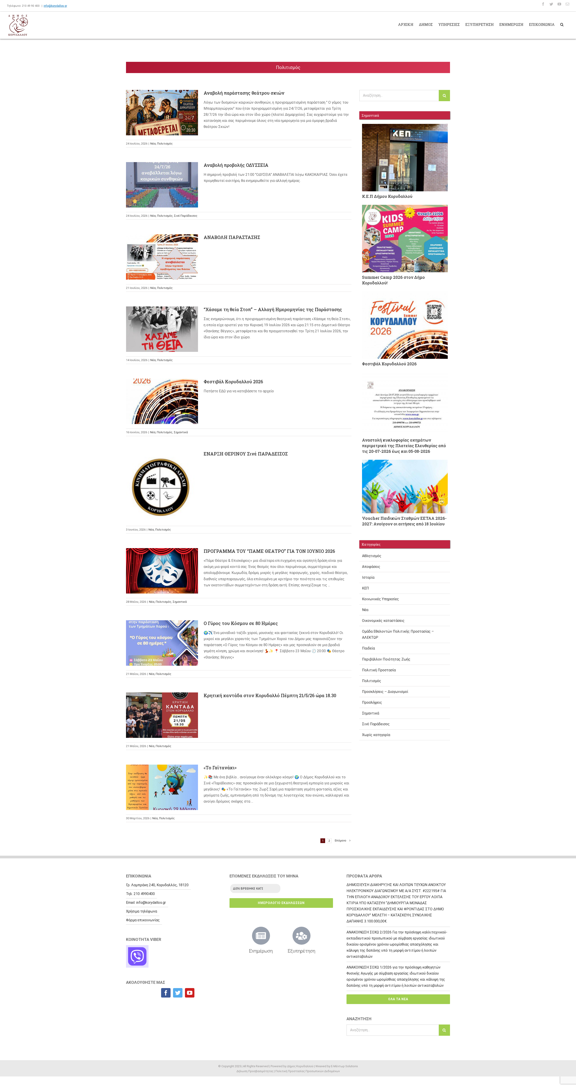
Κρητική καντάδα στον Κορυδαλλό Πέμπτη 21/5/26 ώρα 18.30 (162, 702)
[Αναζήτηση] (562, 24)
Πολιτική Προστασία (379, 670)
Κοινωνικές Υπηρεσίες (380, 599)
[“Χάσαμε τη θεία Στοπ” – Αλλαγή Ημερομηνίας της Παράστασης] (162, 329)
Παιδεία (368, 648)
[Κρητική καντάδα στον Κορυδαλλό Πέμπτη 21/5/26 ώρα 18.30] (162, 715)
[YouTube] (189, 993)
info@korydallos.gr (55, 5)
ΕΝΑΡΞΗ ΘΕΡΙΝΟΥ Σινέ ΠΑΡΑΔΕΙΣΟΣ (162, 477)
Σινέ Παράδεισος (185, 215)
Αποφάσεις (371, 567)
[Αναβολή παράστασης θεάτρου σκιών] (162, 112)
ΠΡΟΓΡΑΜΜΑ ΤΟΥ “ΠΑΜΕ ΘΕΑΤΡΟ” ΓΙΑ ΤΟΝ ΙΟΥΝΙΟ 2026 (162, 558)
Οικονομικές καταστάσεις (383, 620)
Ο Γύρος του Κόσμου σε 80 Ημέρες (162, 634)
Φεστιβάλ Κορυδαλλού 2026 (162, 396)
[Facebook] (166, 993)
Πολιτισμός (165, 143)
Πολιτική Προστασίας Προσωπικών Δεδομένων (307, 1071)
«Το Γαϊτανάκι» (162, 782)
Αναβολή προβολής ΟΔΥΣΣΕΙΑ (162, 179)
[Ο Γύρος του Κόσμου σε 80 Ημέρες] (162, 643)
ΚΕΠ (365, 588)
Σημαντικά (181, 432)
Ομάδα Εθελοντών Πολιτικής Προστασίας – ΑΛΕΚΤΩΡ (398, 634)
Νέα (153, 143)
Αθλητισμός (371, 556)
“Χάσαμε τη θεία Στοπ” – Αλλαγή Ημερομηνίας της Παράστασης (162, 316)
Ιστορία (368, 577)
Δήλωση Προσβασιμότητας (254, 1071)
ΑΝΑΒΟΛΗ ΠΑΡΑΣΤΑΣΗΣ (162, 252)
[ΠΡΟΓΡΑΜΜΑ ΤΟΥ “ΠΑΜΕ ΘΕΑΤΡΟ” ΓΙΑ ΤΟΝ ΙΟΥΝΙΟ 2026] (162, 571)
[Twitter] (177, 993)
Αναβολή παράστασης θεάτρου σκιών (162, 104)
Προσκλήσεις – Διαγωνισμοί (385, 692)
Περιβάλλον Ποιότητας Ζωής (386, 659)
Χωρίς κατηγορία (376, 735)
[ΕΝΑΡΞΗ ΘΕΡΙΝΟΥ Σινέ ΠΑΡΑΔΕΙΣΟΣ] (162, 486)
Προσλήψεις (372, 702)
